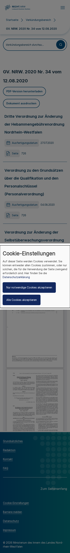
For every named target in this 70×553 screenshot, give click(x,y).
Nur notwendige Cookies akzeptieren (29, 287)
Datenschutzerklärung (16, 277)
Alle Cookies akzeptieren (21, 299)
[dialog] (35, 276)
